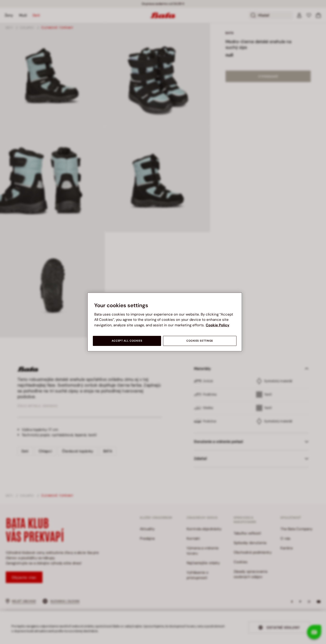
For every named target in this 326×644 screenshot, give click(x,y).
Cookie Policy (217, 325)
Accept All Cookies (127, 341)
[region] (164, 322)
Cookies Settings (199, 341)
